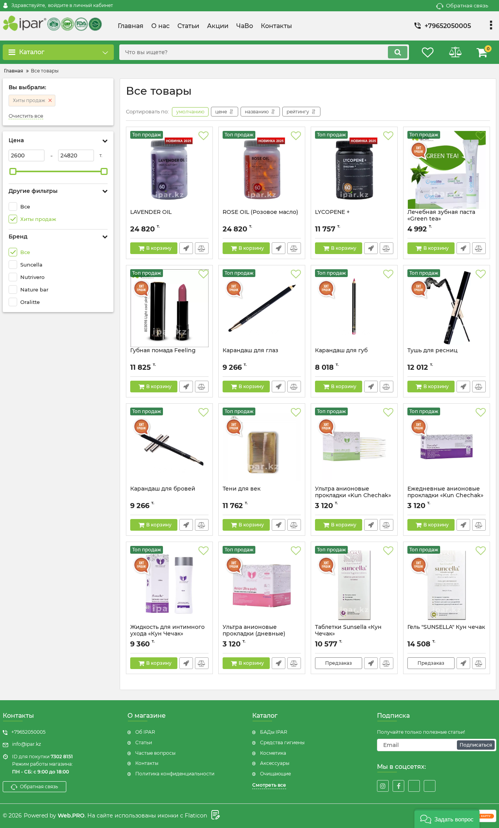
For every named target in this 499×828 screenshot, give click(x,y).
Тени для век (241, 489)
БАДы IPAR (273, 732)
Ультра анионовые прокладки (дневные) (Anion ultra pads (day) (255, 634)
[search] (397, 52)
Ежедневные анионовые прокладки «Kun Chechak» (445, 492)
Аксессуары (274, 763)
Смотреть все (269, 785)
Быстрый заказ (186, 248)
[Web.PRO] (214, 816)
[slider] (12, 171)
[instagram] (383, 786)
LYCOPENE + (332, 212)
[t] (429, 786)
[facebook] (398, 786)
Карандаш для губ (341, 350)
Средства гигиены (282, 742)
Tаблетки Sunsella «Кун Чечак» (348, 630)
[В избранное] (203, 136)
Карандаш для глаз (250, 350)
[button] (447, 818)
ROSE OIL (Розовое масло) (260, 212)
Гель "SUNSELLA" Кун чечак (446, 627)
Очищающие (275, 774)
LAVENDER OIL (151, 212)
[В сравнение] (202, 248)
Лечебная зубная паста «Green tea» (441, 215)
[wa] (414, 786)
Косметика (273, 753)
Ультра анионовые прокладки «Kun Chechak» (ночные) (353, 495)
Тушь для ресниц (432, 350)
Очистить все (26, 116)
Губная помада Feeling (163, 350)
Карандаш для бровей (162, 489)
